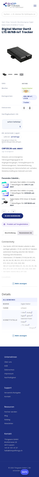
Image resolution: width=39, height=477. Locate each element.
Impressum (8, 373)
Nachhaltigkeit (10, 377)
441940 (25, 83)
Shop (7, 22)
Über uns (8, 362)
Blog (6, 416)
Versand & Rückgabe (12, 392)
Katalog (7, 419)
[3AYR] (5, 201)
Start (3, 22)
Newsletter (8, 423)
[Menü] (35, 5)
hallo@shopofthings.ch (13, 450)
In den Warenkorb (12, 216)
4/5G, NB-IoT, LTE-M (28, 97)
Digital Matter (27, 88)
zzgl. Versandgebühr (8, 151)
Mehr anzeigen (20, 284)
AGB (6, 366)
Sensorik (13, 22)
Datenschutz (9, 370)
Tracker (26, 102)
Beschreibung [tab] (10, 233)
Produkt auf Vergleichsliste (17, 224)
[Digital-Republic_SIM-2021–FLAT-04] (5, 184)
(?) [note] (2, 143)
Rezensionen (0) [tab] (25, 233)
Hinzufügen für (22, 186)
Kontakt (7, 396)
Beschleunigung (23, 22)
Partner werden (10, 412)
